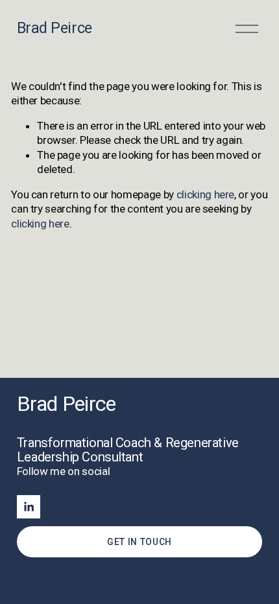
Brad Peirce (54, 28)
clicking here (205, 194)
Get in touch (139, 542)
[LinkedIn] (28, 506)
